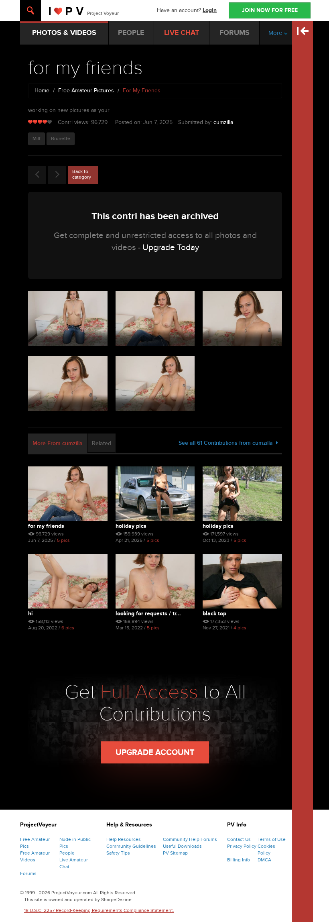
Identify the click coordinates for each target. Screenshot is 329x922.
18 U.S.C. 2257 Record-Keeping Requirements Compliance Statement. (99, 910)
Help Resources (123, 839)
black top (214, 614)
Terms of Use (272, 839)
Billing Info (238, 860)
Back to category (81, 174)
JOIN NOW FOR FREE (270, 10)
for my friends (46, 526)
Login (210, 10)
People (67, 853)
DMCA (264, 860)
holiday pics (131, 526)
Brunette (60, 139)
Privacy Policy (241, 846)
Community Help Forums (190, 839)
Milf (36, 139)
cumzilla (223, 122)
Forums (28, 873)
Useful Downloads (182, 846)
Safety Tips (118, 853)
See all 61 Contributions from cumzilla (227, 443)
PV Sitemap (175, 853)
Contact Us (239, 839)
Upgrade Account (155, 752)
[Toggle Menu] (30, 10)
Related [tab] (101, 443)
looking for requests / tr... (148, 614)
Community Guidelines (131, 846)
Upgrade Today (170, 247)
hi (30, 614)
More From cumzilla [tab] (57, 443)
